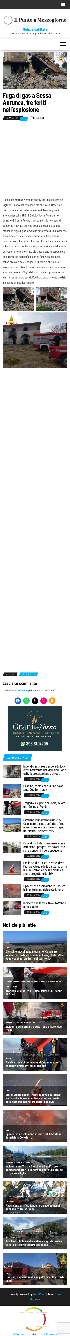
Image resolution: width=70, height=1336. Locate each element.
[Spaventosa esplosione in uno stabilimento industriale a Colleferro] (12, 891)
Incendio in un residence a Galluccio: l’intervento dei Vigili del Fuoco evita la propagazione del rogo (44, 769)
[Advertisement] (35, 159)
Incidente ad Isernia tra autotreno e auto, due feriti (45, 905)
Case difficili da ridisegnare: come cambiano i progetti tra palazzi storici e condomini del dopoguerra (44, 846)
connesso (22, 690)
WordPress (39, 1294)
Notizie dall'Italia (35, 29)
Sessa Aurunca (28, 674)
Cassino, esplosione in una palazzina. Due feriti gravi (43, 787)
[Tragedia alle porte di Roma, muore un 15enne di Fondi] (12, 808)
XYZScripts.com (50, 1334)
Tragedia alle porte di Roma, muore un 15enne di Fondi (44, 804)
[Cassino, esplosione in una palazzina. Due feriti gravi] (12, 791)
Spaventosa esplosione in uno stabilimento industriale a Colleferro (44, 888)
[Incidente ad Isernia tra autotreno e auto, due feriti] (12, 908)
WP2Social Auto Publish (23, 1334)
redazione (39, 117)
